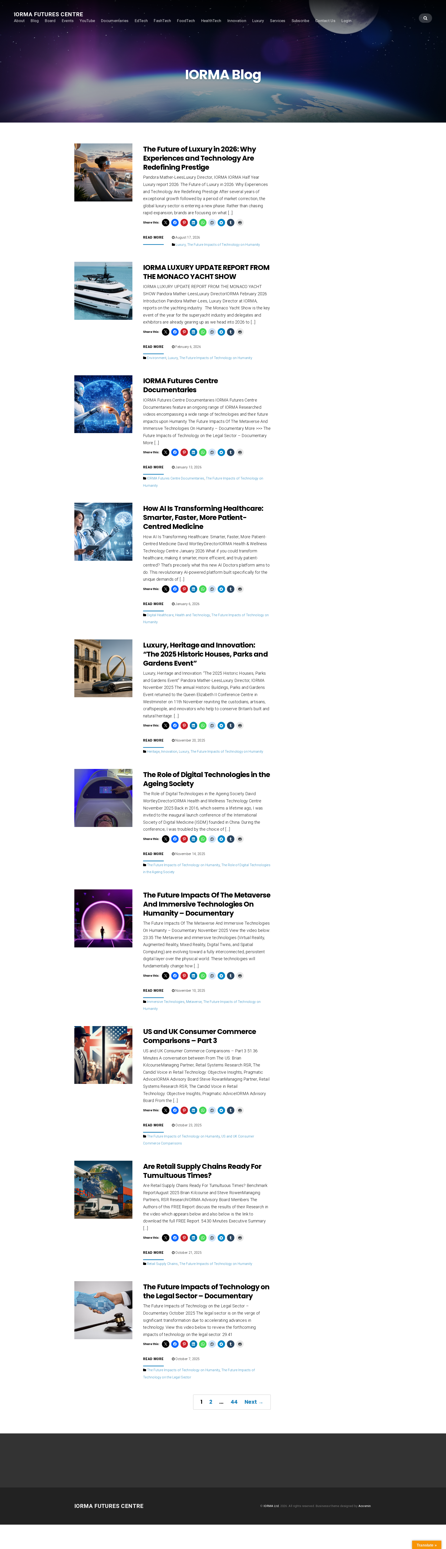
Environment (156, 358)
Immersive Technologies (165, 1002)
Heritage (153, 751)
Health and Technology (192, 615)
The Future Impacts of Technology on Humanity (223, 244)
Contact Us (325, 20)
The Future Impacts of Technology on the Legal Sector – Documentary (206, 1291)
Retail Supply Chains (162, 1264)
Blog (35, 20)
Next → (254, 1402)
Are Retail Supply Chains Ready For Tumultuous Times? (202, 1170)
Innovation (236, 20)
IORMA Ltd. (271, 1506)
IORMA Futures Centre (48, 14)
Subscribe (300, 20)
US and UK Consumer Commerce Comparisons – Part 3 (199, 1036)
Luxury (258, 20)
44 (234, 1402)
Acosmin (364, 1506)
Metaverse (194, 1002)
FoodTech (186, 20)
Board (50, 20)
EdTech (141, 20)
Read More (153, 237)
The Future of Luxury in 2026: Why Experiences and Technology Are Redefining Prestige (199, 158)
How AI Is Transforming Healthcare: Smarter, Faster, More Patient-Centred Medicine (203, 517)
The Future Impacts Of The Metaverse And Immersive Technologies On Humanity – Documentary (206, 904)
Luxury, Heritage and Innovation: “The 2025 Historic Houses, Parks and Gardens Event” (205, 654)
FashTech (162, 20)
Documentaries (115, 20)
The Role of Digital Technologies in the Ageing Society (206, 779)
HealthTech (211, 20)
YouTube (87, 20)
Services (277, 20)
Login (346, 20)
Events (68, 20)
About (19, 20)
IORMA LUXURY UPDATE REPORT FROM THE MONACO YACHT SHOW (206, 272)
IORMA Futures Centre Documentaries (180, 385)
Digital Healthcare (160, 615)
